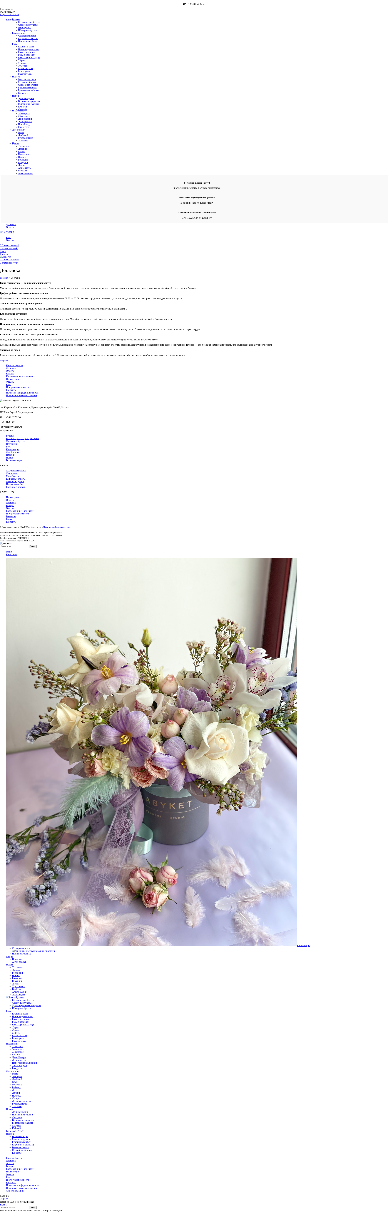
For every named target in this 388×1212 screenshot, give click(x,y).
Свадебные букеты (28, 24)
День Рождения (26, 98)
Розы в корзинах (26, 52)
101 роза (22, 65)
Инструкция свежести (17, 387)
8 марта (16, 1054)
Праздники (18, 110)
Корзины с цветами (28, 38)
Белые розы (24, 71)
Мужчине (17, 1084)
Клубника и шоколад (23, 1144)
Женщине (17, 1076)
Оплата (10, 371)
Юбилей (22, 106)
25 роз (21, 60)
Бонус (9, 519)
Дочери (16, 1092)
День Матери (25, 118)
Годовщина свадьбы (28, 104)
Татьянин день (19, 1065)
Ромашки (23, 159)
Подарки (16, 76)
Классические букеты (29, 22)
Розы (14, 44)
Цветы (15, 143)
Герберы (22, 170)
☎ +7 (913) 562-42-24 (194, 4)
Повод (15, 95)
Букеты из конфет (27, 87)
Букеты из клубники (28, 90)
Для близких (18, 129)
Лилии (21, 165)
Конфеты (23, 93)
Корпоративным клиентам (19, 376)
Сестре (15, 1098)
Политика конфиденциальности (22, 392)
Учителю (23, 140)
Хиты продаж (19, 962)
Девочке (16, 1090)
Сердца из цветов (27, 35)
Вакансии (11, 516)
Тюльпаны (23, 146)
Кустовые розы (26, 46)
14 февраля (24, 113)
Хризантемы (24, 168)
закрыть (4, 360)
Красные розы (25, 68)
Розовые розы (25, 74)
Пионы (22, 157)
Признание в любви (22, 1114)
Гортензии (23, 154)
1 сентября (17, 1046)
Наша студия (12, 379)
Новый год (24, 124)
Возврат (10, 373)
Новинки (17, 959)
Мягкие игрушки (27, 79)
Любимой (23, 135)
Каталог (4, 254)
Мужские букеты (27, 82)
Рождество (23, 127)
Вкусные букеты (20, 1147)
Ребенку (16, 1087)
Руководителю (25, 138)
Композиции (18, 33)
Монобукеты (24, 27)
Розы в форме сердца (29, 57)
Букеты (16, 19)
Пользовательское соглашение (21, 395)
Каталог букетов (14, 365)
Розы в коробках (26, 55)
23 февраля (24, 116)
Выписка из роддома (29, 101)
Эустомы (17, 970)
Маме (21, 132)
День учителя (25, 121)
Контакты (11, 390)
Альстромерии (25, 173)
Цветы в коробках (27, 41)
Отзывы (10, 381)
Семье (15, 1082)
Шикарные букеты (27, 30)
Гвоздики (23, 162)
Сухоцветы (12, 473)
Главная (4, 277)
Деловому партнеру (22, 1101)
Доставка (11, 368)
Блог (8, 384)
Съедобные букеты (28, 85)
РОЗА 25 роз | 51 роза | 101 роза (22, 438)
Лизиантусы (18, 994)
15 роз (15, 1027)
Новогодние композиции (25, 1062)
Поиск (32, 546)
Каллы (21, 151)
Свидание (17, 1117)
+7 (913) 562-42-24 (9, 14)
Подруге (16, 1095)
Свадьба (16, 1125)
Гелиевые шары (14, 460)
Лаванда (22, 148)
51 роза (22, 63)
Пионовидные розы (28, 49)
